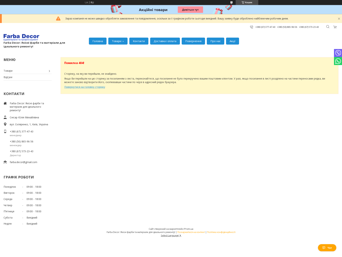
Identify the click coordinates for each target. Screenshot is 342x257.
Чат (330, 247)
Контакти (139, 41)
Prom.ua (188, 228)
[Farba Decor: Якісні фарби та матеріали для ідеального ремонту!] (21, 37)
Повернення (193, 41)
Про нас (215, 41)
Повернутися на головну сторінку (84, 87)
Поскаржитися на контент (191, 232)
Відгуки (8, 77)
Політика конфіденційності (221, 232)
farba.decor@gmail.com (23, 162)
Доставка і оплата (165, 41)
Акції (232, 41)
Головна (97, 41)
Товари (116, 41)
